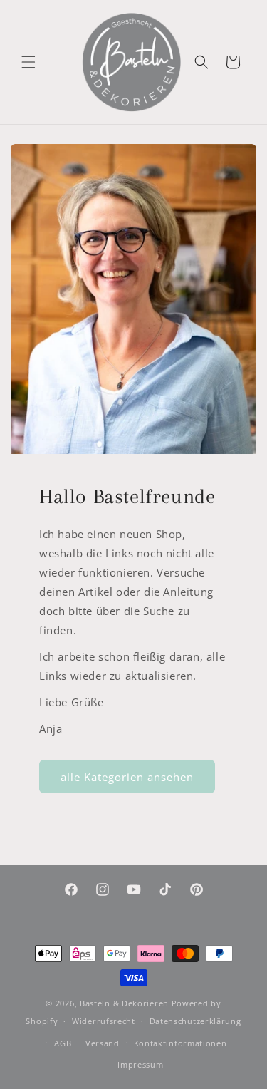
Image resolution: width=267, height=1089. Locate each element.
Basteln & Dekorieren (124, 1003)
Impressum (140, 1064)
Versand (102, 1043)
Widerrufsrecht (103, 1021)
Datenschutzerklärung (195, 1021)
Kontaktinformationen (180, 1043)
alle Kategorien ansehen (127, 777)
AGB (62, 1043)
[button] (28, 62)
